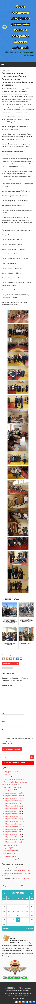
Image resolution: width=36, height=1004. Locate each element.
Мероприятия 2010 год (13, 801)
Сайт (3, 730)
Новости (7, 777)
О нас (6, 774)
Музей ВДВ (8, 848)
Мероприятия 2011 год (13, 803)
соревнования (7, 668)
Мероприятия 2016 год (13, 816)
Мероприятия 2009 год (13, 798)
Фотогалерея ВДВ (11, 859)
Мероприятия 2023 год (13, 834)
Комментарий (7, 685)
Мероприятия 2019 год (13, 824)
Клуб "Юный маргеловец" (12, 787)
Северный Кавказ (11, 854)
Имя (4, 713)
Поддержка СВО (9, 772)
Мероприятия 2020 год (13, 826)
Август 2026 (18, 893)
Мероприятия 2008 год (13, 796)
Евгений (7, 873)
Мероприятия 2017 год (13, 819)
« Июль (6, 928)
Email (4, 721)
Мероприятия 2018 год (13, 821)
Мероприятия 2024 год (13, 837)
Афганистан (9, 856)
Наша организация (24, 870)
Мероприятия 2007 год (13, 793)
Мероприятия (8, 790)
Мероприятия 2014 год (13, 811)
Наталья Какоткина (22, 868)
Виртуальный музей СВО (14, 763)
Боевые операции (10, 850)
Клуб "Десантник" (10, 845)
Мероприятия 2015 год (10, 663)
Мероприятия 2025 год (13, 839)
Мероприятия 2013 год (13, 808)
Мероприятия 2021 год (13, 829)
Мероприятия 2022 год (13, 832)
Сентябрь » (29, 928)
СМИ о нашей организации (13, 779)
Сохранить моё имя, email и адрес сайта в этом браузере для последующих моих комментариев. (17, 740)
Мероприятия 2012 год (13, 806)
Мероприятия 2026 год (13, 842)
